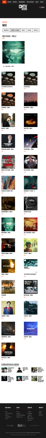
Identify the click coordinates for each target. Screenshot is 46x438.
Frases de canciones (20, 415)
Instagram (30, 413)
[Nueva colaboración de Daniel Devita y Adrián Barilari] (4, 378)
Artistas (9, 2)
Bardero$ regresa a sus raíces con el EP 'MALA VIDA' (41, 369)
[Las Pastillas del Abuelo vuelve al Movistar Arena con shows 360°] (34, 378)
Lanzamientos (22, 2)
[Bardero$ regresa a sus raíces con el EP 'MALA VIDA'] (34, 369)
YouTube (29, 411)
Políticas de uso (37, 432)
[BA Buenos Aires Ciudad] (22, 425)
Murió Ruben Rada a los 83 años (25, 369)
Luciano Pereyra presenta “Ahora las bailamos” (11, 369)
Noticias (15, 2)
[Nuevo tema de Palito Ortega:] (19, 378)
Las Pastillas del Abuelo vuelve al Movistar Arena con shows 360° (41, 379)
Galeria (29, 30)
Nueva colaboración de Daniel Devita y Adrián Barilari (11, 379)
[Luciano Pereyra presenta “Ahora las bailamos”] (4, 369)
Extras (41, 2)
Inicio (4, 2)
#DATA (37, 2)
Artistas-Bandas (8, 413)
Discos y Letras (15, 30)
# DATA (17, 411)
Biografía (6, 30)
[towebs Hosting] (10, 425)
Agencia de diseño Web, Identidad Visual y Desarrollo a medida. (24, 434)
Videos (23, 30)
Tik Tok (30, 417)
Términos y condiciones (30, 432)
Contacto (30, 420)
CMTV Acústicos (30, 2)
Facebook (30, 415)
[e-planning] (34, 425)
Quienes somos (31, 418)
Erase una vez (19, 417)
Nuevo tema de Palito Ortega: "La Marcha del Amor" (26, 378)
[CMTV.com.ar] (23, 7)
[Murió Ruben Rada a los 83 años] (19, 369)
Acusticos (18, 413)
